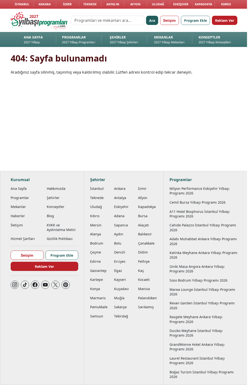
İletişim (169, 20)
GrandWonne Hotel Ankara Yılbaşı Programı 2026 (197, 346)
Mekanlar (18, 206)
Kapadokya (203, 4)
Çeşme (95, 252)
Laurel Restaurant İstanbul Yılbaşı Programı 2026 (197, 360)
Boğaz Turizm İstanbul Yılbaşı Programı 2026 (202, 374)
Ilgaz (118, 270)
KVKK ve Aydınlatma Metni (61, 227)
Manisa (144, 288)
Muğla (119, 298)
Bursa (142, 216)
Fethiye (144, 261)
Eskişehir (180, 4)
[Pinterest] (66, 285)
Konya (95, 288)
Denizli (119, 252)
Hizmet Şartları (23, 238)
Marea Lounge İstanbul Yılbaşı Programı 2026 (202, 291)
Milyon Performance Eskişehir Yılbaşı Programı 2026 (199, 190)
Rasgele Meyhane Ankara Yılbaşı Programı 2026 (196, 319)
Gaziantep (98, 270)
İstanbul (22, 4)
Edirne (95, 261)
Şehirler (53, 197)
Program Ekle (195, 20)
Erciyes (119, 261)
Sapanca (121, 225)
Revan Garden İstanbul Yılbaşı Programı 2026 (202, 305)
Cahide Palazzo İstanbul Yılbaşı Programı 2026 (203, 227)
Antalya (112, 4)
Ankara (45, 4)
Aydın (118, 234)
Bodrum (96, 243)
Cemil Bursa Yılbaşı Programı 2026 (197, 202)
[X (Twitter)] (55, 285)
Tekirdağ (121, 316)
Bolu (117, 243)
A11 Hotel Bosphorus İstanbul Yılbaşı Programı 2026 (200, 213)
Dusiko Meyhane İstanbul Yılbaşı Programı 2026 (196, 333)
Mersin (95, 225)
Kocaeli (144, 279)
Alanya (95, 234)
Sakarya (120, 307)
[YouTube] (45, 285)
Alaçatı (143, 225)
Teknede (90, 4)
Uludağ (158, 4)
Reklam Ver (224, 20)
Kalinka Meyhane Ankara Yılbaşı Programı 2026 (203, 255)
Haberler (18, 216)
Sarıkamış (146, 307)
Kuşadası (121, 288)
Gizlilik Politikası (60, 238)
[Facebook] (35, 285)
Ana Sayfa (19, 188)
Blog (50, 216)
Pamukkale (99, 307)
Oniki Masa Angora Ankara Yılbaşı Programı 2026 (197, 268)
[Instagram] (15, 285)
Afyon (135, 4)
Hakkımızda (56, 188)
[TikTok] (25, 285)
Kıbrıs (226, 4)
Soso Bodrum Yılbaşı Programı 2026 (198, 280)
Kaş (141, 270)
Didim (143, 252)
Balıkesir (145, 234)
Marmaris (98, 298)
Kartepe (96, 279)
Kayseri (120, 279)
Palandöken (147, 298)
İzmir (67, 4)
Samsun (96, 316)
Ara (152, 20)
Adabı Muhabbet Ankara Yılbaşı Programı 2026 (203, 241)
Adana (119, 216)
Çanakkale (146, 243)
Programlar (20, 197)
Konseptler (55, 206)
